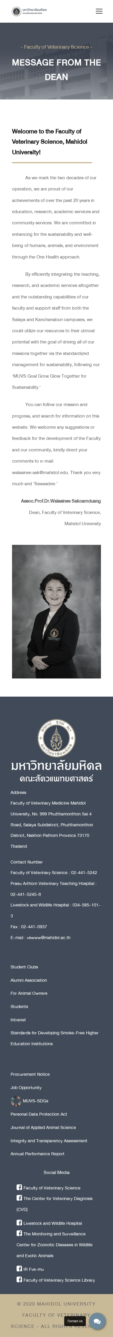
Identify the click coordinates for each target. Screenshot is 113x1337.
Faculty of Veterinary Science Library (59, 1280)
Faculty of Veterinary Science (52, 1188)
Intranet (18, 1020)
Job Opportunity (26, 1087)
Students (19, 1006)
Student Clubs (24, 967)
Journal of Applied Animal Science (43, 1127)
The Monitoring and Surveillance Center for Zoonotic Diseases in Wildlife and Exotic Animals (55, 1244)
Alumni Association (29, 980)
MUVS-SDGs (35, 1101)
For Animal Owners (29, 993)
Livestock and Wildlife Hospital (53, 1223)
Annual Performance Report (37, 1154)
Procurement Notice (30, 1074)
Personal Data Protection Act (39, 1114)
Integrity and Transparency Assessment (49, 1141)
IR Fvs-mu (34, 1269)
